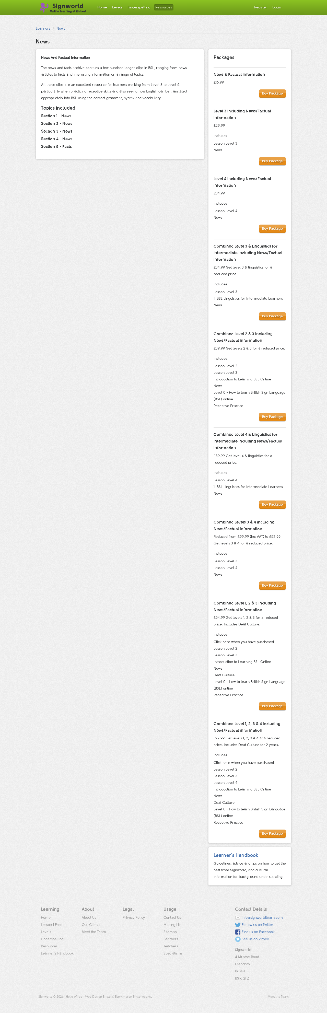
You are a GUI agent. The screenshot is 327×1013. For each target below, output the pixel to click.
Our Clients (91, 925)
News (60, 28)
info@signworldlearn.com (262, 917)
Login (276, 7)
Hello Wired (74, 996)
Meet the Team (94, 932)
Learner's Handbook (236, 855)
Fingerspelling (138, 7)
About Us (89, 917)
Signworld (68, 8)
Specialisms (173, 953)
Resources (163, 7)
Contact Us (172, 917)
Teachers (171, 946)
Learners (43, 28)
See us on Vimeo (255, 939)
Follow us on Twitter (257, 925)
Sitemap (170, 932)
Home (102, 7)
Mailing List (172, 925)
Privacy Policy (134, 917)
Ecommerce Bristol (128, 996)
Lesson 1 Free (51, 925)
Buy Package (272, 93)
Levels (117, 7)
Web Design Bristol (98, 996)
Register (260, 7)
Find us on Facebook (258, 932)
